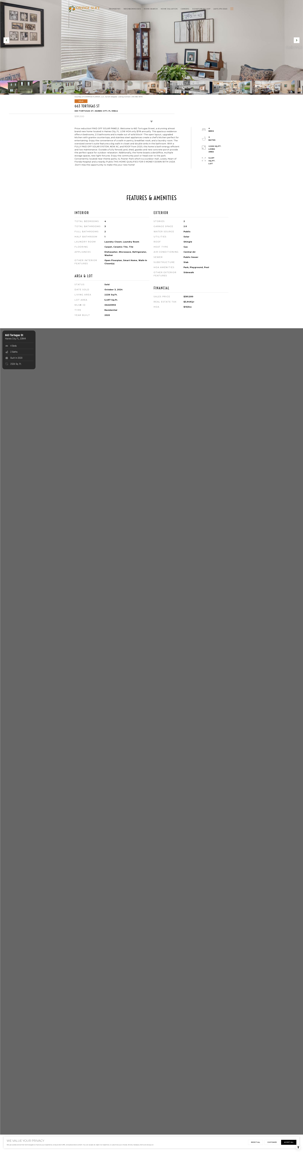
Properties (115, 9)
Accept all (288, 1142)
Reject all (255, 1142)
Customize (272, 1142)
